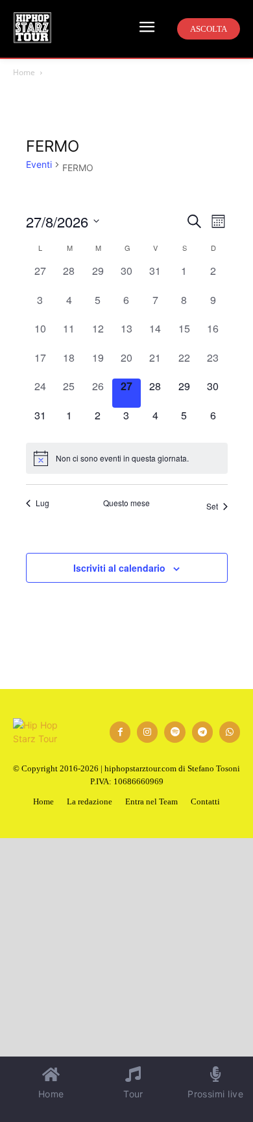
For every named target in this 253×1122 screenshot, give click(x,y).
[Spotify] (174, 731)
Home (24, 72)
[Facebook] (120, 731)
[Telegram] (202, 731)
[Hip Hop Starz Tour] (32, 27)
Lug (42, 503)
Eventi (39, 164)
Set (212, 505)
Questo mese (126, 503)
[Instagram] (147, 731)
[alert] (127, 458)
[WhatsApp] (229, 731)
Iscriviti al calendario (119, 567)
